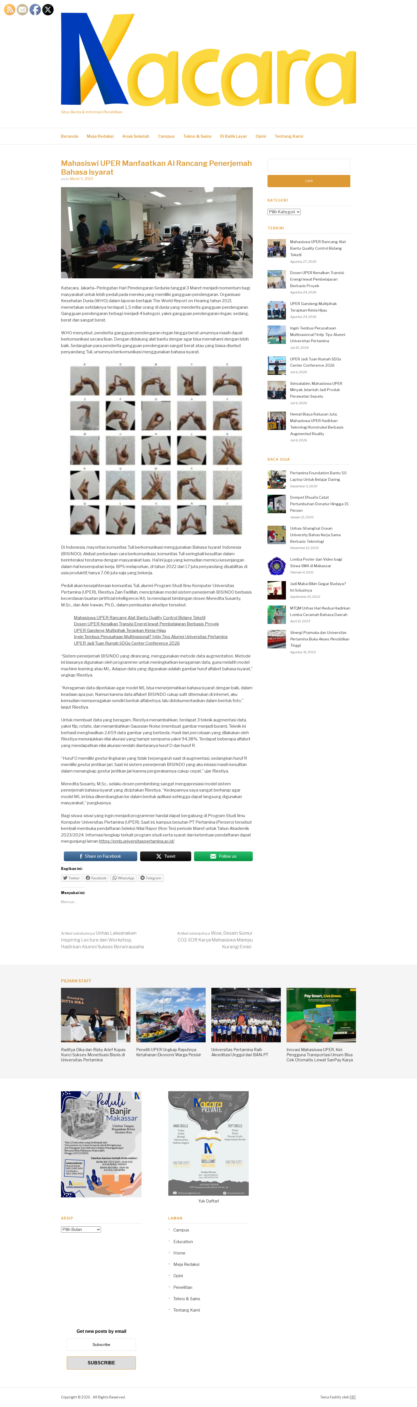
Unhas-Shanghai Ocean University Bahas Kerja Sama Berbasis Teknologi (315, 535)
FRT (353, 1397)
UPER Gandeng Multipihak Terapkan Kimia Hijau (120, 630)
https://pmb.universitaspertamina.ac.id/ (136, 841)
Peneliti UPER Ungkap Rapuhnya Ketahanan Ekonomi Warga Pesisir (168, 1052)
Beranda (69, 136)
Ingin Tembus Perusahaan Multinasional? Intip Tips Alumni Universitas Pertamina (151, 636)
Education (183, 1241)
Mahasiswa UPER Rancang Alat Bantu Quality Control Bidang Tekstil (139, 617)
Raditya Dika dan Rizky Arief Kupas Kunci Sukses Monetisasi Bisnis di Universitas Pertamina (93, 1054)
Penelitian (182, 1287)
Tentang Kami (289, 136)
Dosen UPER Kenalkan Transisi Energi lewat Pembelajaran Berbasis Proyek (146, 624)
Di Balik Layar (233, 136)
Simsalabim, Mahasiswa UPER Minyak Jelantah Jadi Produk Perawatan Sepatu (316, 390)
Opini (261, 136)
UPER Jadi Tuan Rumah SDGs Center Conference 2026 (127, 643)
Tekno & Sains (197, 136)
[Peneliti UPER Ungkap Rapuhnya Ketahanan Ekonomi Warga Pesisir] (171, 1040)
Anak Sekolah (135, 136)
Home (179, 1253)
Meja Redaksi (100, 136)
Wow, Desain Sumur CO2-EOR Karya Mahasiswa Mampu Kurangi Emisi (215, 939)
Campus (166, 136)
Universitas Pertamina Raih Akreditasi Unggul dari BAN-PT (239, 1052)
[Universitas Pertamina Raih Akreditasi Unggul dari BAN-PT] (246, 1040)
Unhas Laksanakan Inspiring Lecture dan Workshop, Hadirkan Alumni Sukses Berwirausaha (102, 939)
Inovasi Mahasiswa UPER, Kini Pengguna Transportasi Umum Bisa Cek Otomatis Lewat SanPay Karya (320, 1054)
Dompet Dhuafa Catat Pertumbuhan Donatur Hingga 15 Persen (319, 504)
